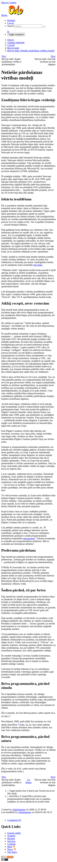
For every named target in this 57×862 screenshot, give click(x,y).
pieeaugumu (29, 538)
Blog (9, 846)
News (10, 849)
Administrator (18, 809)
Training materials (15, 42)
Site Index (12, 852)
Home (28, 782)
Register (11, 20)
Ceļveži (11, 45)
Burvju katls (13, 48)
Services (11, 841)
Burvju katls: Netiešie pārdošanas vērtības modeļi (30, 50)
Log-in (10, 23)
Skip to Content (8, 2)
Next (53, 56)
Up (28, 779)
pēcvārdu (37, 265)
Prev (4, 56)
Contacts (11, 844)
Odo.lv (10, 39)
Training (11, 835)
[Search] (44, 26)
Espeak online (14, 833)
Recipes (11, 838)
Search (10, 26)
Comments (14, 820)
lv (8, 31)
